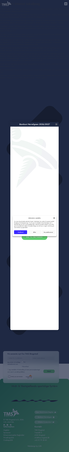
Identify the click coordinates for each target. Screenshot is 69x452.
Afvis (34, 232)
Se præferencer (48, 232)
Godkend (20, 232)
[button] (54, 218)
